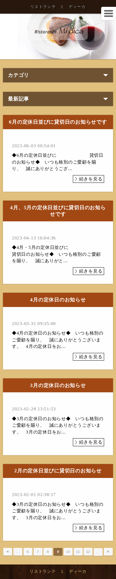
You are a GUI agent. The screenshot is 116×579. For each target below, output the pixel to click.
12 (88, 552)
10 (68, 552)
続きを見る (91, 179)
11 (78, 552)
